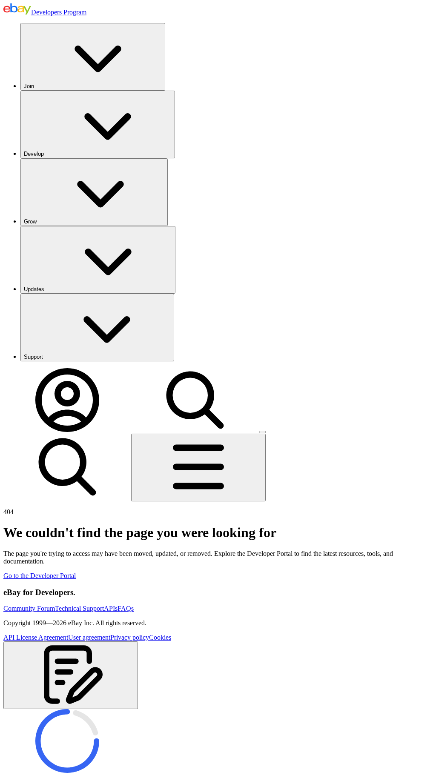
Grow (30, 221)
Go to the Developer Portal (39, 575)
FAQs (126, 608)
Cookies (160, 637)
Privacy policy (129, 637)
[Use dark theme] (262, 432)
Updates (34, 289)
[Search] (195, 429)
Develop (34, 154)
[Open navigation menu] (198, 467)
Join (29, 86)
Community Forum (29, 608)
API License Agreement (35, 637)
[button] (70, 675)
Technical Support (79, 608)
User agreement (89, 637)
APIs (111, 608)
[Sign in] (67, 429)
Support (33, 357)
